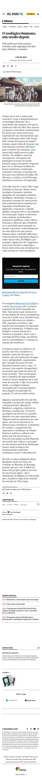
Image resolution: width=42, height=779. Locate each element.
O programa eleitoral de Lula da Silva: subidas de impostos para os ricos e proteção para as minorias (19, 610)
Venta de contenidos (15, 756)
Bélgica (16, 504)
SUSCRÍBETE (30, 14)
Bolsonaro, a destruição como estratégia (23, 600)
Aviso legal (25, 756)
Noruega (24, 504)
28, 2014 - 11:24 (25, 60)
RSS (21, 762)
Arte (31, 27)
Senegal (30, 144)
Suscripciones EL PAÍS (29, 759)
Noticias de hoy (31, 762)
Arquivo (5, 672)
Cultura (7, 21)
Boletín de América (10, 653)
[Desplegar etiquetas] (38, 504)
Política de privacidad (12, 759)
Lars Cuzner (16, 306)
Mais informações (7, 514)
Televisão (37, 27)
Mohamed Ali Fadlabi (26, 303)
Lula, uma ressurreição (16, 604)
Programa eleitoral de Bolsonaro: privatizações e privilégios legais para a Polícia (20, 618)
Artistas (9, 504)
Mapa (20, 759)
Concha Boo (21, 57)
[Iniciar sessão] (38, 14)
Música (25, 27)
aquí (34, 519)
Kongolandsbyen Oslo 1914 (15, 292)
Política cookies (33, 756)
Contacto (6, 756)
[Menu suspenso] (4, 14)
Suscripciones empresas (12, 762)
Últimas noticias (9, 595)
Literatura (12, 27)
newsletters (7, 648)
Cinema (5, 27)
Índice (25, 762)
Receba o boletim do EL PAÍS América (18, 489)
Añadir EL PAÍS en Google (13, 72)
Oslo (3, 504)
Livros (19, 27)
